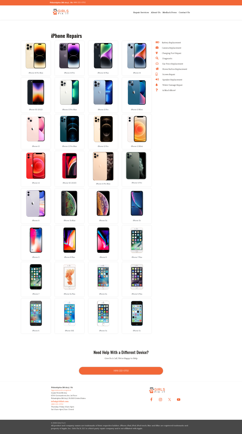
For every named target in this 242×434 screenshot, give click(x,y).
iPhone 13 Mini (137, 110)
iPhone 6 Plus (137, 294)
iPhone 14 (137, 73)
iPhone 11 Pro (137, 183)
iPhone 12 (36, 183)
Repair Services (141, 12)
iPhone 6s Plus (69, 294)
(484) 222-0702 (79, 3)
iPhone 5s (103, 331)
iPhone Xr (137, 221)
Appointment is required (61, 390)
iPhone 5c (137, 331)
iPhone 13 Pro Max (69, 110)
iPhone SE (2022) (36, 110)
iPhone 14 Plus (103, 73)
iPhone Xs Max (69, 221)
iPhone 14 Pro (69, 73)
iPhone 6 (35, 331)
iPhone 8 (103, 257)
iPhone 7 (35, 294)
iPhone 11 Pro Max (103, 184)
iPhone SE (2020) (69, 183)
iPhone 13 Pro (103, 110)
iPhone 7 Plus (137, 257)
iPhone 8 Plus (69, 257)
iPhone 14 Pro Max (36, 73)
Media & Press (170, 12)
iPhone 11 (35, 221)
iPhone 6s (103, 294)
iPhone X (35, 257)
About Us (156, 12)
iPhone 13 (36, 146)
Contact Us (184, 12)
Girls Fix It (61, 423)
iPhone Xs (103, 221)
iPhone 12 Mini (137, 146)
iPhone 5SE (69, 331)
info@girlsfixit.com (60, 401)
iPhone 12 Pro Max (69, 146)
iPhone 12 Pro (103, 146)
